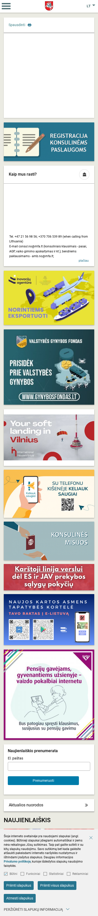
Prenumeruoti (43, 781)
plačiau (84, 260)
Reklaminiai (80, 874)
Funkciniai (33, 874)
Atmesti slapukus (19, 898)
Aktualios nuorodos (26, 805)
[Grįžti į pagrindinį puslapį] (49, 6)
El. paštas (15, 758)
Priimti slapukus (18, 885)
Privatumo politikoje (17, 861)
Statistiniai (56, 874)
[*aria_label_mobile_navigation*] (6, 6)
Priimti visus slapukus (57, 885)
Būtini (13, 874)
